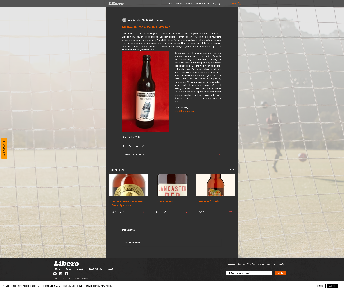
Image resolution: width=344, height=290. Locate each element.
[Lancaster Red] (171, 185)
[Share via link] (143, 146)
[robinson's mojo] (215, 185)
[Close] (340, 286)
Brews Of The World (131, 137)
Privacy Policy (106, 285)
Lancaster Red (164, 201)
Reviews (4, 148)
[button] (240, 3)
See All (232, 169)
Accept (332, 285)
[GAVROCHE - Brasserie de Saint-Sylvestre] (128, 185)
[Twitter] (55, 273)
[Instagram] (60, 273)
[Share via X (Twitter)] (130, 146)
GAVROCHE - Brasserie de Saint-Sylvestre (127, 203)
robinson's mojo (209, 201)
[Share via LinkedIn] (136, 146)
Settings (319, 285)
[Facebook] (66, 273)
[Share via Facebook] (123, 146)
